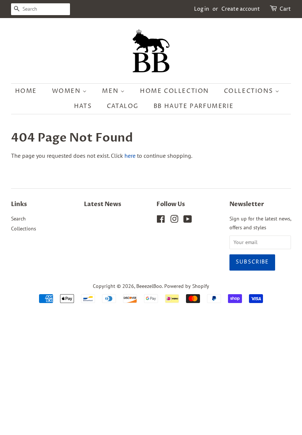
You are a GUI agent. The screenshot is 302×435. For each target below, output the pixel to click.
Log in (201, 9)
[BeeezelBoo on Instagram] (174, 220)
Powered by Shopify (186, 286)
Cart (285, 9)
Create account (240, 9)
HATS (83, 106)
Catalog (122, 106)
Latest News (102, 204)
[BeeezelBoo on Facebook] (161, 220)
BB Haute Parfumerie (193, 106)
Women (67, 91)
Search (18, 218)
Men (111, 91)
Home (26, 91)
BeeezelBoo (149, 286)
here (130, 155)
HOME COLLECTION (174, 91)
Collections (249, 91)
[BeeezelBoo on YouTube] (187, 220)
